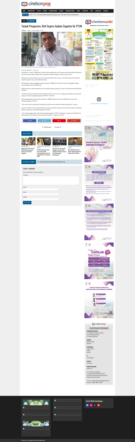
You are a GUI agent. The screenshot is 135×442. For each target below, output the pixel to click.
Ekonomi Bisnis (53, 11)
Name (24, 187)
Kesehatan (85, 11)
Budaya (61, 11)
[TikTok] (94, 405)
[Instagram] (91, 405)
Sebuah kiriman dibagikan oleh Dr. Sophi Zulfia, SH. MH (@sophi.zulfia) (103, 120)
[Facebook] (87, 405)
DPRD (28, 30)
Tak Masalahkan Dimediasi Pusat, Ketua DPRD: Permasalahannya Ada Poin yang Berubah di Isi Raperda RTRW (43, 153)
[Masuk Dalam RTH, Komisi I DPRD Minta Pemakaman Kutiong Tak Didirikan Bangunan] (28, 144)
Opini (91, 11)
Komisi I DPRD (35, 30)
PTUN (42, 30)
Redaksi (29, 70)
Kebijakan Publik (70, 11)
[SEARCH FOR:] (105, 15)
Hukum (45, 11)
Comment (25, 175)
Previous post (47, 127)
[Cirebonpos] (36, 5)
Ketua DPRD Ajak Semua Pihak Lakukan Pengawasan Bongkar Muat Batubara (74, 151)
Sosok (78, 11)
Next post (57, 127)
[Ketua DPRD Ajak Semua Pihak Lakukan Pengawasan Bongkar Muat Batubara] (75, 144)
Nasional (105, 11)
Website (25, 197)
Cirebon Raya (31, 11)
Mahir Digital (42, 440)
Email (24, 192)
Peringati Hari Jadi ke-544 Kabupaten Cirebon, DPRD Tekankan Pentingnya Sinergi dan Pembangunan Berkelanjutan (59, 151)
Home (24, 11)
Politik (39, 11)
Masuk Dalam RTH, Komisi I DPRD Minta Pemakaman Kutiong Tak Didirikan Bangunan (28, 150)
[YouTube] (98, 405)
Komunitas (98, 11)
